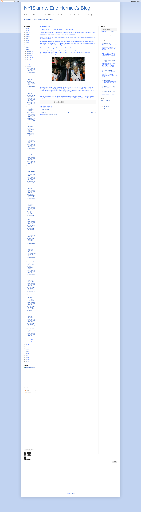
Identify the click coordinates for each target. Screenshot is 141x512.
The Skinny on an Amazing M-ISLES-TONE (30, 316)
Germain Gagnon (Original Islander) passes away (109, 61)
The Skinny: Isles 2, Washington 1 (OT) (31, 154)
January (29, 341)
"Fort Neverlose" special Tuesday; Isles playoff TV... (31, 195)
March (28, 338)
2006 (27, 359)
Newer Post (43, 112)
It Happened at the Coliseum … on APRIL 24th (31, 104)
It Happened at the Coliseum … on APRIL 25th (31, 99)
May (28, 64)
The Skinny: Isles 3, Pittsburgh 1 (31, 226)
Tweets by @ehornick (105, 100)
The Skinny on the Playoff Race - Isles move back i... (31, 325)
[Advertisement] (30, 421)
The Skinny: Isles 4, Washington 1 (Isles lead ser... (31, 183)
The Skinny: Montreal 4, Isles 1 (109, 91)
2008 (27, 355)
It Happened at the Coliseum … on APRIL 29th (31, 74)
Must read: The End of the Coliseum (31, 170)
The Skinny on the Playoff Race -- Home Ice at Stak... (31, 217)
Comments (28, 392)
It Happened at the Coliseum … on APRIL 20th (31, 150)
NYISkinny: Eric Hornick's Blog (57, 8)
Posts (27, 390)
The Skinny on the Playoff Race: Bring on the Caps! (31, 230)
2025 (27, 30)
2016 (27, 47)
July (28, 61)
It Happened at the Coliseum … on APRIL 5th (31, 284)
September (29, 57)
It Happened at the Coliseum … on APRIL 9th (31, 245)
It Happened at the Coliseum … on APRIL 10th (31, 235)
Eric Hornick (106, 106)
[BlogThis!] (58, 102)
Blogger (73, 493)
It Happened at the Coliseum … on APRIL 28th (31, 78)
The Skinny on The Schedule (108, 52)
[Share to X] (60, 102)
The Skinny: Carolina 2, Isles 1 (109, 86)
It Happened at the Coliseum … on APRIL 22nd (31, 125)
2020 (27, 40)
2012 (27, 348)
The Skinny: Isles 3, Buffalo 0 (31, 292)
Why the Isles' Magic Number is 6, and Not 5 (31, 330)
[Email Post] (54, 101)
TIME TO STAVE (30, 112)
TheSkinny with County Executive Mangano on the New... (31, 140)
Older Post (93, 112)
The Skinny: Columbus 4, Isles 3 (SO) (30, 312)
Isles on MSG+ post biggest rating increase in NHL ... (31, 120)
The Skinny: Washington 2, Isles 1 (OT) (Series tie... (30, 130)
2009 (27, 353)
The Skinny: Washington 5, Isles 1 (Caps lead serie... (30, 108)
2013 (27, 346)
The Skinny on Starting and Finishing (30, 204)
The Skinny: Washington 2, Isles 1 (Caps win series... (31, 83)
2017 (27, 46)
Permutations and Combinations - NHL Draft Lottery (38, 19)
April (28, 66)
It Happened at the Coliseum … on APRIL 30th (31, 69)
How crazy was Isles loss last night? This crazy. (31, 254)
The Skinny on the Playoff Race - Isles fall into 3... (31, 280)
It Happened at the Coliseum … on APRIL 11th (31, 222)
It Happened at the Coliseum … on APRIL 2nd (31, 320)
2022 (27, 36)
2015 (27, 49)
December (29, 51)
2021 (27, 38)
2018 (27, 44)
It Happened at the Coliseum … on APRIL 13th (31, 200)
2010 (27, 351)
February (29, 339)
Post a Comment (46, 109)
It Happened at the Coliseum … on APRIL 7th (31, 271)
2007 (27, 357)
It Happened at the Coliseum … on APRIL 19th (31, 158)
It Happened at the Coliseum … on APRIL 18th (31, 162)
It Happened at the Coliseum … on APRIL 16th (31, 178)
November (29, 53)
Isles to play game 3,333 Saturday (31, 300)
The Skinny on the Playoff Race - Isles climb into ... (31, 288)
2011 (27, 350)
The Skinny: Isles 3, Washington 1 (31, 96)
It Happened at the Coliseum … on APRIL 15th (31, 187)
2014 (27, 344)
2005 (27, 361)
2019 (27, 42)
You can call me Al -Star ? (107, 70)
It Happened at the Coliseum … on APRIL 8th (31, 259)
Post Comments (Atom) (51, 114)
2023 (27, 34)
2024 (27, 32)
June (28, 62)
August (28, 59)
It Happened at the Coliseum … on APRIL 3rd (31, 303)
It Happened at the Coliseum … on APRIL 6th (31, 276)
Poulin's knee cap (106, 43)
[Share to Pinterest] (63, 102)
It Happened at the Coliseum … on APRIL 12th (31, 208)
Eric (104, 108)
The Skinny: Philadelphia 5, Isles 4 (30, 267)
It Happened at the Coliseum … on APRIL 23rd (31, 115)
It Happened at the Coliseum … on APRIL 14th (31, 191)
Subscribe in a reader (106, 37)
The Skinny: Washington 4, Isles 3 (30, 167)
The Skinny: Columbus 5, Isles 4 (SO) (30, 212)
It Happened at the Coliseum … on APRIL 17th (31, 174)
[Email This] (57, 102)
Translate (112, 31)
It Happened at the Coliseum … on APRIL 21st (31, 145)
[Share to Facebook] (62, 102)
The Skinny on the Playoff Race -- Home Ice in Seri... (31, 249)
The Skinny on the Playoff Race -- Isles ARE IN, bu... (31, 240)
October (28, 55)
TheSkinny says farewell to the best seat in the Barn (30, 135)
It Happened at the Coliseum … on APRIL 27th (31, 88)
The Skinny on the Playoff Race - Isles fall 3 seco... (31, 263)
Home (68, 112)
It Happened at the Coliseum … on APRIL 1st (31, 334)
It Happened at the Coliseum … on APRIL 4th (31, 296)
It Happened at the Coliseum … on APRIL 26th (31, 92)
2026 (27, 28)
